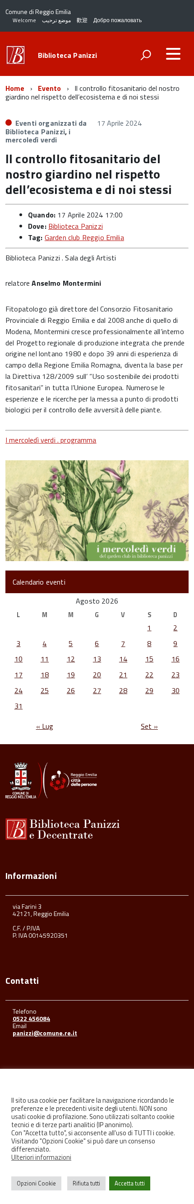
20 (97, 674)
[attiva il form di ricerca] (146, 54)
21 (123, 674)
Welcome (24, 20)
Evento (49, 88)
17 (18, 674)
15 (149, 658)
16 (175, 658)
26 (71, 690)
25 (45, 690)
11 (45, 658)
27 (97, 690)
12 (71, 658)
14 (123, 658)
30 (175, 690)
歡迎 (82, 20)
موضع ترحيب (56, 20)
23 (175, 674)
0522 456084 (31, 1018)
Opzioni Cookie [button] (36, 1183)
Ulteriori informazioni (41, 1157)
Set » (149, 726)
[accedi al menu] (173, 54)
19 (71, 674)
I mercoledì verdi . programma (51, 439)
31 (18, 705)
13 (97, 658)
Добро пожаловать (117, 20)
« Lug (45, 726)
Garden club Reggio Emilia (84, 237)
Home (15, 88)
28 (123, 690)
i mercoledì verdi (37, 135)
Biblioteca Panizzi (67, 55)
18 (45, 674)
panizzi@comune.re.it (45, 1033)
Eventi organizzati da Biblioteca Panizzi (46, 127)
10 (18, 658)
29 (149, 690)
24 (18, 690)
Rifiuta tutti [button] (86, 1183)
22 (149, 674)
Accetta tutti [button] (130, 1183)
